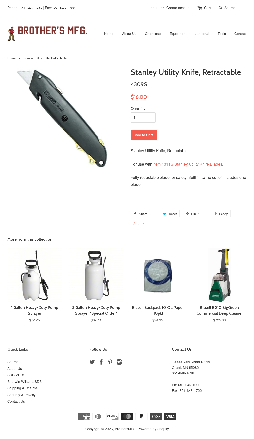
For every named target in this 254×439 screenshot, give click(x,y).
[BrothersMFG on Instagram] (119, 362)
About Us (129, 33)
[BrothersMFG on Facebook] (101, 362)
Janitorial (202, 33)
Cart (207, 7)
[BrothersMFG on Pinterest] (110, 362)
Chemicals (153, 33)
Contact (240, 33)
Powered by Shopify (153, 428)
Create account (178, 7)
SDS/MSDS (16, 374)
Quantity (138, 108)
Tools (222, 33)
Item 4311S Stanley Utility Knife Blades (187, 164)
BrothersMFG (125, 428)
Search (13, 361)
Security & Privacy (21, 394)
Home (109, 33)
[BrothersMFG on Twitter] (92, 362)
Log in (153, 7)
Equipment (178, 33)
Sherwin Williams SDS (24, 381)
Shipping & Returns (22, 387)
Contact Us (16, 401)
